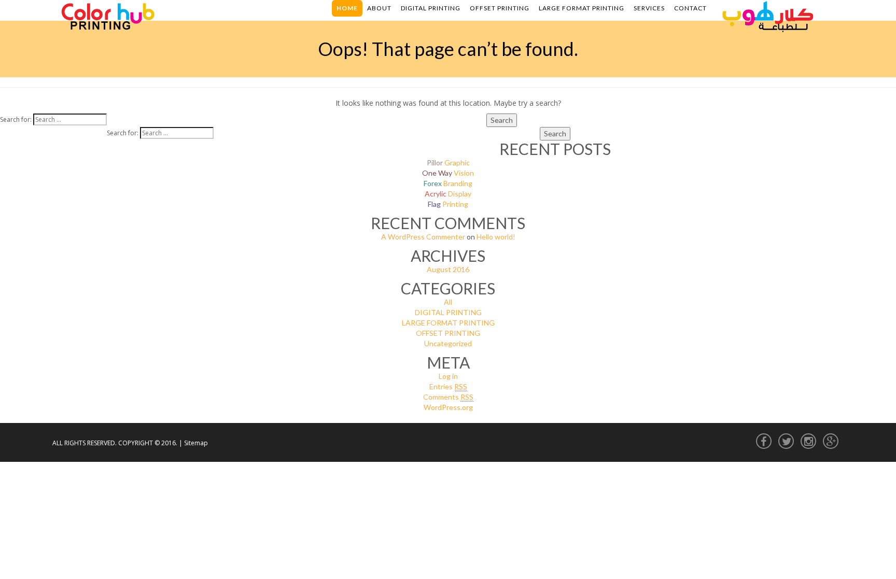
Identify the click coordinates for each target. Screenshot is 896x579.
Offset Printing (499, 8)
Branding (448, 183)
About (379, 8)
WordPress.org (448, 407)
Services (649, 8)
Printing (448, 204)
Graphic (448, 162)
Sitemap (196, 443)
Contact (690, 8)
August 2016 (448, 269)
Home (347, 8)
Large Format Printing (581, 8)
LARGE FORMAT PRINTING (448, 322)
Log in (448, 376)
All (448, 302)
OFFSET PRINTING (448, 333)
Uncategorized (448, 343)
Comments (448, 396)
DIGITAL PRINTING (448, 312)
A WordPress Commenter (423, 236)
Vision (448, 172)
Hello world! (496, 236)
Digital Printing (430, 8)
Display (448, 193)
